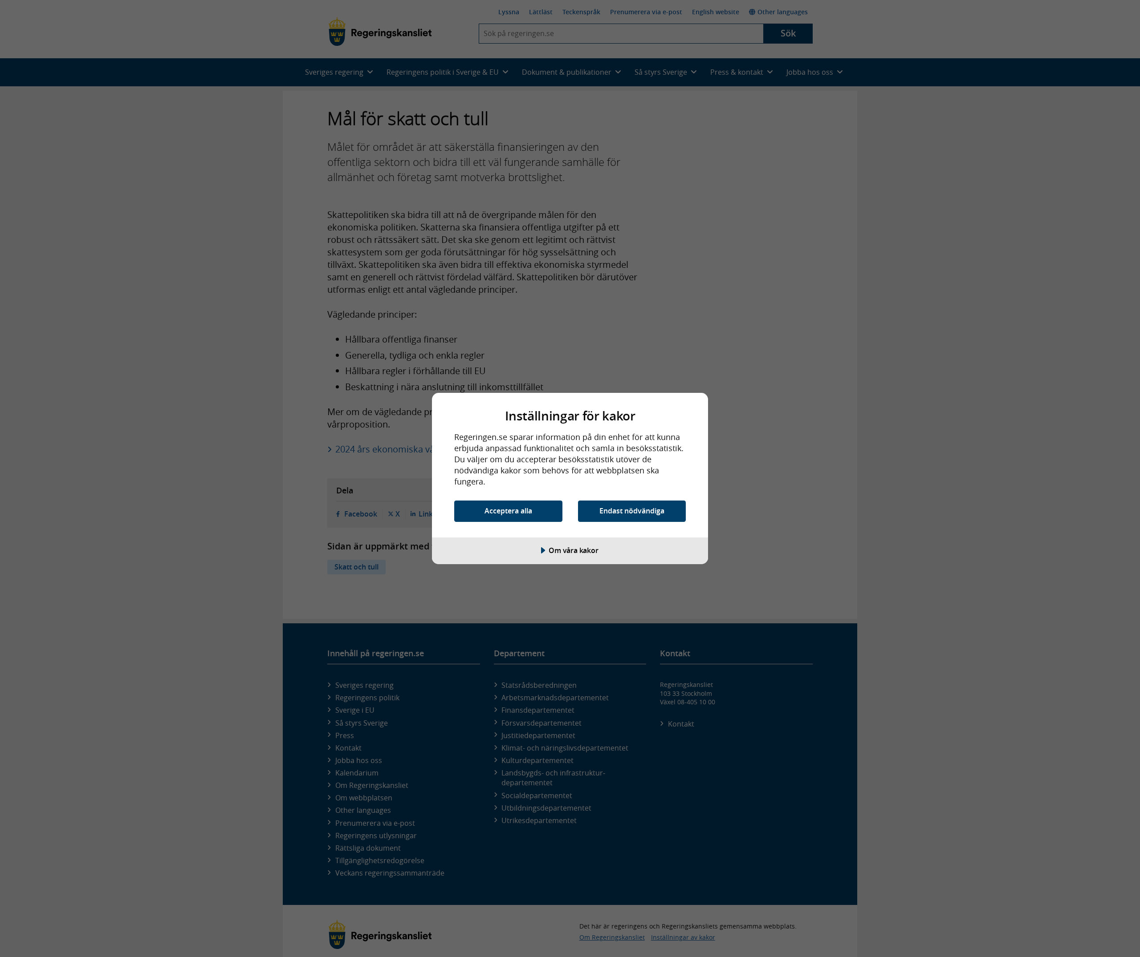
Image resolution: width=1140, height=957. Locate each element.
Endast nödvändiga (631, 511)
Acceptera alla (508, 511)
